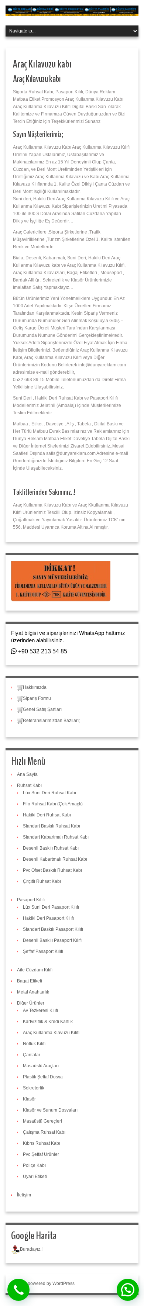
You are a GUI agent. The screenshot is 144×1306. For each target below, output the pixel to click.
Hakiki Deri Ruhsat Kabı (47, 815)
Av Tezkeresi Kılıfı (40, 1010)
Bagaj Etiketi (29, 981)
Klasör (29, 1099)
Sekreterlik (33, 1088)
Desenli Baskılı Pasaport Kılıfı (52, 940)
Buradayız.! (31, 1249)
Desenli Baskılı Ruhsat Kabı (51, 848)
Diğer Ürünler (30, 1003)
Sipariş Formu (37, 698)
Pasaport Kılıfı (31, 899)
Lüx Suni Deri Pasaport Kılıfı (51, 907)
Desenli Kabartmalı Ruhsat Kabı (55, 859)
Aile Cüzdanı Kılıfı (34, 969)
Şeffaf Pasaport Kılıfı (43, 951)
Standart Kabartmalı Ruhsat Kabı (56, 837)
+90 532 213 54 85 (42, 651)
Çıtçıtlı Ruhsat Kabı (42, 881)
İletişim (24, 1195)
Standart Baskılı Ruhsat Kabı (51, 826)
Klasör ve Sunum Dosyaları (50, 1110)
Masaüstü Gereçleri (42, 1121)
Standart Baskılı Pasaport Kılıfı (53, 929)
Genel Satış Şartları (42, 709)
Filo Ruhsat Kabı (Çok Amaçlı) (53, 803)
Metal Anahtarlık (33, 992)
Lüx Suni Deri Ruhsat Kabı (49, 792)
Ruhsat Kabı (29, 785)
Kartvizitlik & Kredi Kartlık (48, 1021)
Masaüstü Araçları (41, 1065)
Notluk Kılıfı (34, 1043)
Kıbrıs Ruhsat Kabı (41, 1143)
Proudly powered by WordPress (43, 1283)
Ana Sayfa (27, 774)
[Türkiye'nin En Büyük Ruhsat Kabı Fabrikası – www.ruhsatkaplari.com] (72, 10)
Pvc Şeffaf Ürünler (41, 1154)
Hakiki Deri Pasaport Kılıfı (48, 918)
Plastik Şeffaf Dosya (43, 1076)
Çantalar (31, 1054)
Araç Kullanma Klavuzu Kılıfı (51, 1032)
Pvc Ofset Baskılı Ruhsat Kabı (52, 870)
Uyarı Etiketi (35, 1176)
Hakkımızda (35, 687)
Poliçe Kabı (34, 1165)
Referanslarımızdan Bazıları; (51, 720)
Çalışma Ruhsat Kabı (44, 1132)
